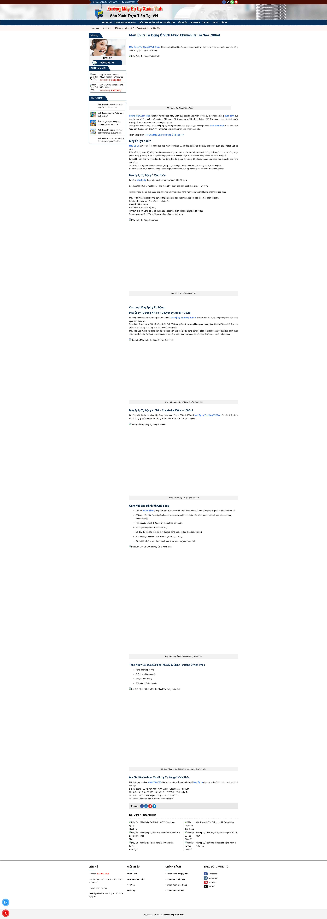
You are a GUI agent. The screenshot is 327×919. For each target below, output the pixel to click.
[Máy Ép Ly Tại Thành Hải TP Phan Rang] (134, 825)
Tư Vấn (131, 885)
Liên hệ (223, 22)
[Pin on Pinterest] (150, 806)
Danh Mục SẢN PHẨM (125, 22)
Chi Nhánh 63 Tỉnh (136, 879)
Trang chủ (107, 22)
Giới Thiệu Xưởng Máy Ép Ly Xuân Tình (157, 22)
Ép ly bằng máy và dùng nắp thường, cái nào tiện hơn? (109, 122)
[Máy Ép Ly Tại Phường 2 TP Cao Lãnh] (134, 846)
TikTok (211, 886)
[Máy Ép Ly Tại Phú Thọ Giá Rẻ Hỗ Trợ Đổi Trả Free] (134, 836)
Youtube (212, 882)
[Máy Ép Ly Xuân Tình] (133, 12)
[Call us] (232, 2)
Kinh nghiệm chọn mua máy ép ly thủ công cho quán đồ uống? (111, 139)
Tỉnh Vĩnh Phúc (217, 125)
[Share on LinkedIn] (154, 806)
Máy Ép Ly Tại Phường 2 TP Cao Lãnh (156, 843)
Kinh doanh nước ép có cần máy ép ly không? (110, 114)
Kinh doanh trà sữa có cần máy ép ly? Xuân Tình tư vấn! (110, 106)
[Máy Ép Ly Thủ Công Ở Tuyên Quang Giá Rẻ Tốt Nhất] (190, 836)
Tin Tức (206, 22)
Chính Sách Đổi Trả (175, 890)
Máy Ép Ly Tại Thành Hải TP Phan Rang (157, 822)
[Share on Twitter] (146, 806)
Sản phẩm (182, 22)
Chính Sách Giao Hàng (177, 885)
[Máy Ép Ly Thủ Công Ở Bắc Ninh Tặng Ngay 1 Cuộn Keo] (190, 846)
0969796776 (107, 62)
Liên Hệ (131, 890)
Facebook (213, 874)
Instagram (213, 878)
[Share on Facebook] (142, 806)
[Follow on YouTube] (236, 2)
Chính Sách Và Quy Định (178, 874)
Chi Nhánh (195, 22)
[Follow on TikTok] (228, 2)
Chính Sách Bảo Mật (176, 879)
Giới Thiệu (132, 874)
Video (215, 22)
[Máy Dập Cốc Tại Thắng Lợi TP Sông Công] (190, 825)
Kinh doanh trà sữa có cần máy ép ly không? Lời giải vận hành (110, 131)
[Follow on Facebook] (224, 2)
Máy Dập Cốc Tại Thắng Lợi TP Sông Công (215, 822)
